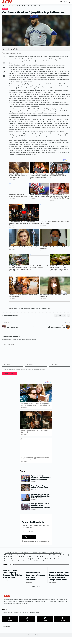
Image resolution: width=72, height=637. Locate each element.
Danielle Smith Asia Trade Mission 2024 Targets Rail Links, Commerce (40, 496)
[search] (57, 2)
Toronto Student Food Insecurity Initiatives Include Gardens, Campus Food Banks (59, 576)
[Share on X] (8, 49)
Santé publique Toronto (52, 559)
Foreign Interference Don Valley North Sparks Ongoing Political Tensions (40, 505)
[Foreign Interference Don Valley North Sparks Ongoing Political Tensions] (25, 506)
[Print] (17, 49)
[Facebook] (10, 619)
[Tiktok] (45, 619)
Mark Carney (63, 554)
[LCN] (7, 2)
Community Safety (57, 556)
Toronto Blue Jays (11, 552)
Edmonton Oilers (37, 554)
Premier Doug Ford (42, 556)
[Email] (11, 49)
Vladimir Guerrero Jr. (38, 561)
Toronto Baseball (55, 552)
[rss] (62, 619)
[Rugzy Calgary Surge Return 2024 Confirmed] (25, 487)
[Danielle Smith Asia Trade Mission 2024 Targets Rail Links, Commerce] (25, 497)
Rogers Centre (25, 552)
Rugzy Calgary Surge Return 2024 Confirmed (39, 486)
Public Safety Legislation (26, 556)
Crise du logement (23, 561)
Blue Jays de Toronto (23, 554)
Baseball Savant (28, 109)
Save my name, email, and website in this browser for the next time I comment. (24, 369)
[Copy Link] (14, 49)
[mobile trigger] (68, 2)
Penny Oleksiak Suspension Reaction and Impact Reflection (35, 576)
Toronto (4, 9)
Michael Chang (9, 53)
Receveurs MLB (8, 559)
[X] (27, 619)
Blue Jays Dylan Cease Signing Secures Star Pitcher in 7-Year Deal (12, 574)
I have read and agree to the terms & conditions (36, 541)
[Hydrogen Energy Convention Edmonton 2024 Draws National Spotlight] (25, 478)
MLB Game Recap (37, 559)
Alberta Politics (9, 554)
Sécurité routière (51, 554)
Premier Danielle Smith (39, 552)
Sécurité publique (9, 561)
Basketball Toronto (10, 556)
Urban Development (23, 559)
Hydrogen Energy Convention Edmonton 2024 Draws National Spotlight (40, 477)
